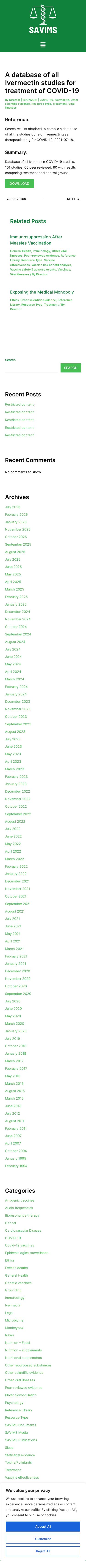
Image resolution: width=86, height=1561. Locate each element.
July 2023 (12, 739)
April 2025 (13, 582)
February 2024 (16, 687)
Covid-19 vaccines (19, 1245)
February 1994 (16, 1166)
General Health (20, 251)
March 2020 (14, 1024)
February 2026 (16, 515)
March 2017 (14, 1061)
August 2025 (15, 552)
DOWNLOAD (19, 184)
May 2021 (12, 934)
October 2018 (15, 1046)
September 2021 (18, 904)
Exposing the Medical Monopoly (42, 291)
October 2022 (16, 806)
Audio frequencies (19, 1208)
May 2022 (13, 844)
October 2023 (16, 717)
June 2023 (13, 746)
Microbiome (14, 1320)
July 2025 (12, 559)
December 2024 (17, 612)
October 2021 (15, 896)
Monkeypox (14, 1328)
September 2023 (18, 724)
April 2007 (13, 1143)
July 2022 (12, 829)
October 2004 (16, 1151)
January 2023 (16, 784)
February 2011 (16, 1129)
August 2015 (15, 1091)
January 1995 (15, 1158)
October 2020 (16, 986)
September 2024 (18, 634)
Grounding (13, 1290)
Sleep (9, 1448)
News (9, 1335)
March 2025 (14, 589)
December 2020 (17, 971)
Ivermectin (62, 99)
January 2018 (15, 1053)
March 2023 (14, 769)
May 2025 (13, 574)
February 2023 (16, 777)
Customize (43, 1539)
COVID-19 (46, 99)
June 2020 (13, 1009)
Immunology (41, 251)
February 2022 (16, 866)
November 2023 (18, 709)
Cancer (10, 1223)
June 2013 (13, 1106)
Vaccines (64, 269)
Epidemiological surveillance (26, 1253)
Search (10, 360)
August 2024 (15, 642)
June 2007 (13, 1136)
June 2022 (13, 836)
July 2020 (12, 1001)
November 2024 (18, 619)
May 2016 (12, 1076)
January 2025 (16, 604)
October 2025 (16, 537)
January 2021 (15, 964)
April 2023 (13, 762)
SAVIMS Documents (20, 1425)
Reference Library (18, 1410)
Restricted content (19, 404)
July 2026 (12, 507)
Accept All (43, 1526)
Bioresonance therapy (22, 1215)
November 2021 (17, 889)
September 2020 (18, 994)
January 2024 (16, 694)
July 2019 (12, 1039)
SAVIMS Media (16, 1433)
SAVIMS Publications (21, 1440)
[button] (42, 45)
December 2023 (17, 702)
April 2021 (13, 941)
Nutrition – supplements (23, 1350)
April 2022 (13, 851)
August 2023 (15, 732)
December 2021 (17, 881)
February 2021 (16, 956)
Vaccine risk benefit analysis (51, 265)
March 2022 (14, 859)
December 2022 (17, 791)
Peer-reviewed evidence (41, 255)
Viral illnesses (19, 274)
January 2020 (16, 1031)
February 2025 (16, 597)
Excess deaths (16, 1268)
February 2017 (16, 1069)
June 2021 (13, 926)
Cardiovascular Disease (23, 1230)
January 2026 (16, 522)
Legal (9, 1313)
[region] (43, 1522)
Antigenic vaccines (19, 1200)
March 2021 (14, 949)
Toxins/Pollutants (18, 1462)
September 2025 (18, 544)
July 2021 (12, 919)
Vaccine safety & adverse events (33, 269)
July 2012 (12, 1113)
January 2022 (16, 874)
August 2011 (14, 1121)
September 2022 (18, 814)
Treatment (60, 103)
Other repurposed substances (28, 1365)
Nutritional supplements (23, 1358)
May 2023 (13, 754)
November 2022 (18, 799)
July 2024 (12, 649)
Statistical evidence (20, 1455)
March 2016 (14, 1084)
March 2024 (14, 679)
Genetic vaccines (18, 1283)
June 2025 (13, 567)
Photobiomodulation (21, 1395)
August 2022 (15, 822)
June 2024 (13, 657)
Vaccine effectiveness (22, 1477)
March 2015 (14, 1098)
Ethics (14, 300)
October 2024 (16, 627)
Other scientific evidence (38, 300)
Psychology (14, 1403)
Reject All (43, 1551)
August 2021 (15, 911)
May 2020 (13, 1016)
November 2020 (18, 979)
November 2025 (18, 529)
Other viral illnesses (20, 1380)
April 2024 (13, 672)
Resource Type (41, 103)
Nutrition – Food (17, 1343)
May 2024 (13, 664)
